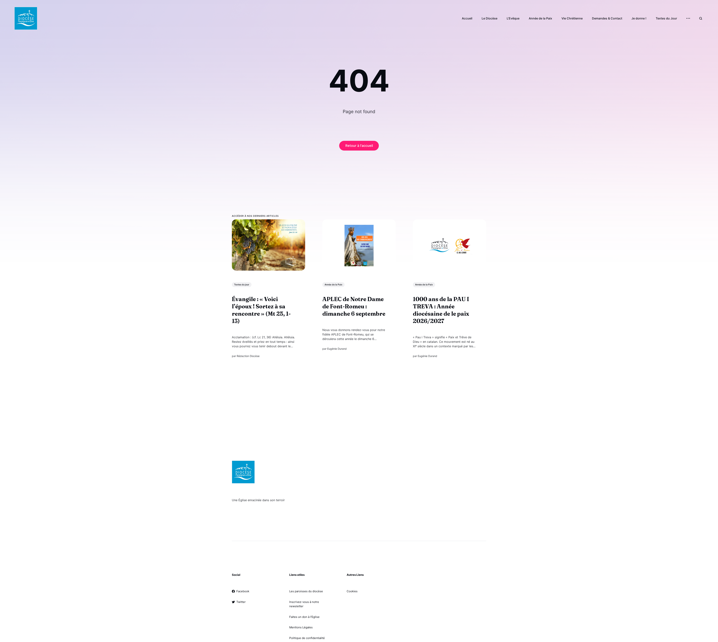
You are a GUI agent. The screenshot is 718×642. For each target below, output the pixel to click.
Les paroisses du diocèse (306, 591)
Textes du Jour (666, 18)
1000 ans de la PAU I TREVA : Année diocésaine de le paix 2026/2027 (441, 310)
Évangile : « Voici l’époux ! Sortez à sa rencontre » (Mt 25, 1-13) (261, 310)
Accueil (467, 18)
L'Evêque (513, 18)
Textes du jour (241, 284)
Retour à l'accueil (359, 146)
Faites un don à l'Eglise (304, 617)
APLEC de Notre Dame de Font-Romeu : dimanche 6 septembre (353, 306)
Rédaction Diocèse (248, 356)
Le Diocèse (489, 18)
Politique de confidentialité (307, 638)
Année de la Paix (540, 18)
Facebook (242, 591)
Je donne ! (638, 18)
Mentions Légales (301, 627)
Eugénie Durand (337, 348)
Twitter (241, 602)
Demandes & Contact (607, 18)
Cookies (352, 591)
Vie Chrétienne (572, 18)
